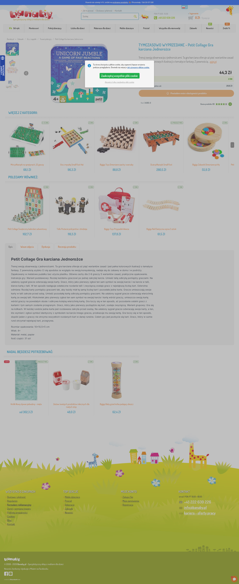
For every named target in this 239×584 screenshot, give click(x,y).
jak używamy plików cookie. (138, 67)
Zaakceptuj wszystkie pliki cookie (119, 76)
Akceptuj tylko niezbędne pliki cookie (119, 82)
